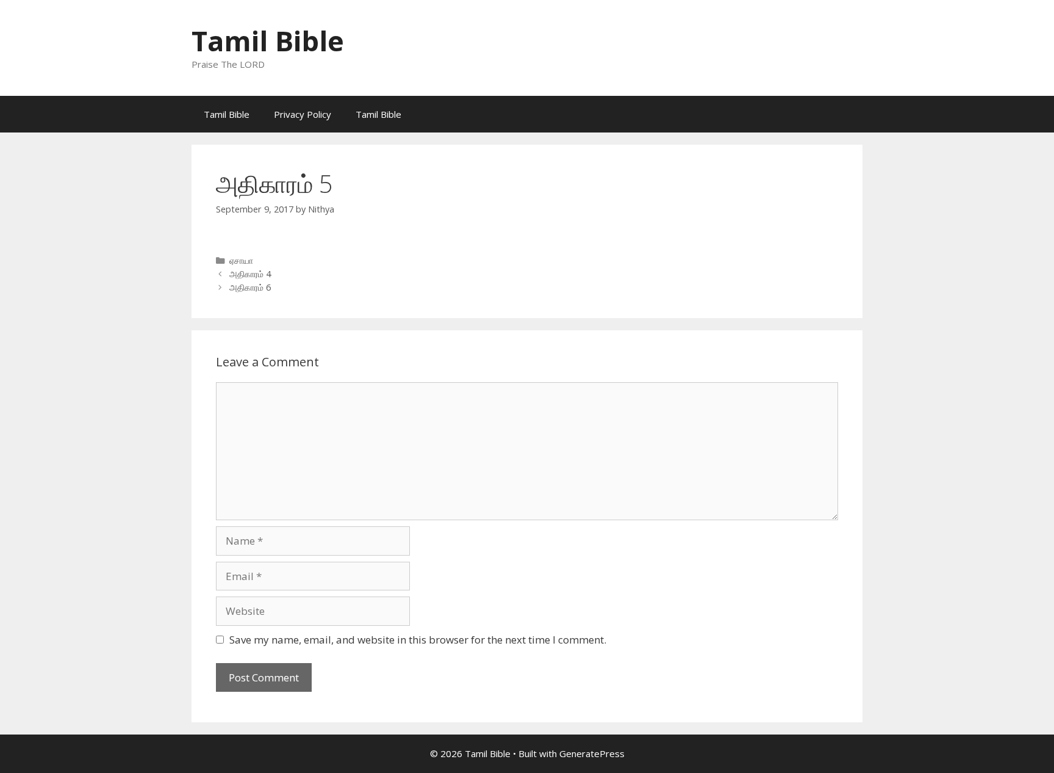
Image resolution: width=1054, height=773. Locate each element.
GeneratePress (592, 753)
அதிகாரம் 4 (250, 274)
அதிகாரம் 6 (250, 287)
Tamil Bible (268, 40)
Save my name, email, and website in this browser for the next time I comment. (417, 640)
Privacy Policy (302, 114)
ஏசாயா (241, 260)
